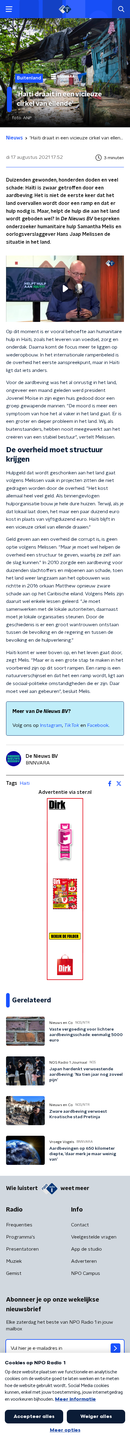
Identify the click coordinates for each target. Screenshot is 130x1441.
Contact (80, 1224)
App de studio (86, 1249)
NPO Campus (85, 1273)
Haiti (25, 783)
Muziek (14, 1261)
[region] (65, 289)
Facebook (98, 725)
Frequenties (19, 1224)
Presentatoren (22, 1249)
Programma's (20, 1237)
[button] (9, 9)
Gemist (13, 1273)
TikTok (71, 725)
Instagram (51, 725)
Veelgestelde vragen (93, 1237)
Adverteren (84, 1261)
